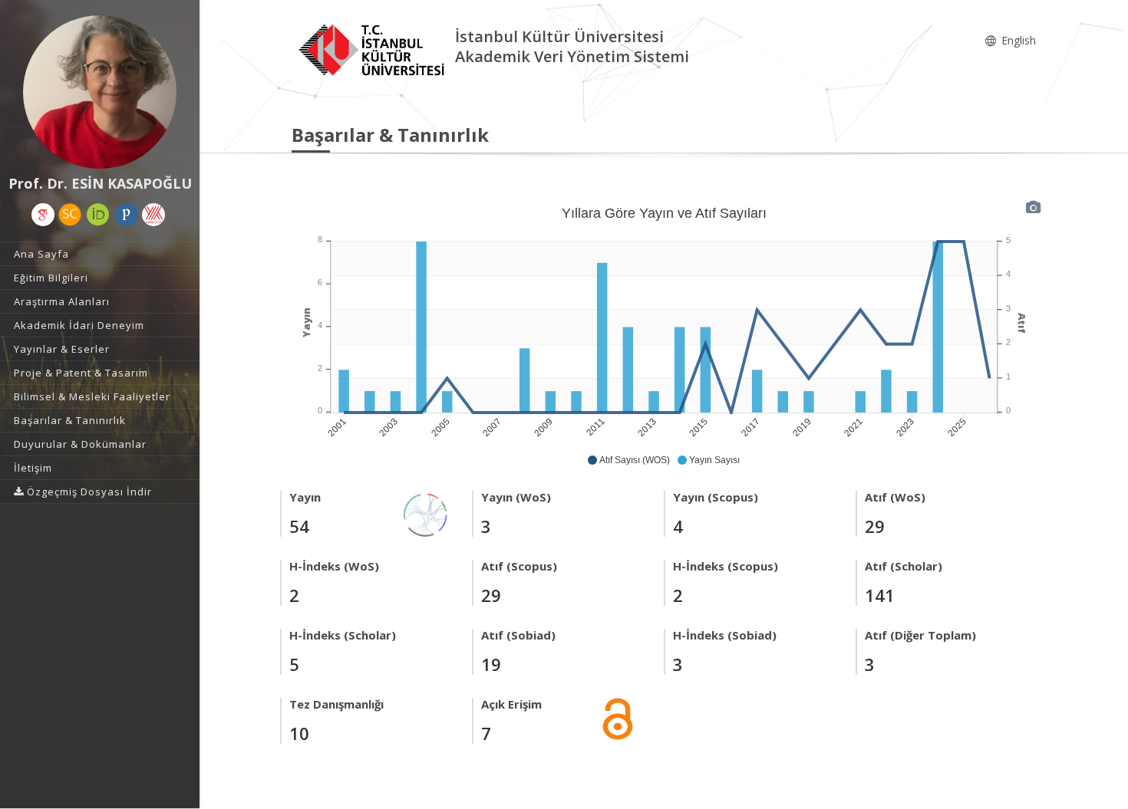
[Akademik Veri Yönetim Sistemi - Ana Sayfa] (373, 48)
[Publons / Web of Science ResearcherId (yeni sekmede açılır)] (126, 214)
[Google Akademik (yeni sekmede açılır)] (42, 214)
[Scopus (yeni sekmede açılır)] (69, 214)
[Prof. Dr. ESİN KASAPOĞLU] (100, 92)
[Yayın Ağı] (426, 513)
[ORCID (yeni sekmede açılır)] (98, 214)
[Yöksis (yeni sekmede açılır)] (153, 214)
